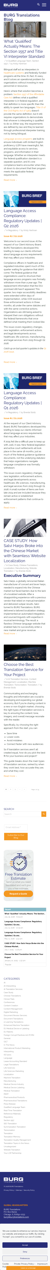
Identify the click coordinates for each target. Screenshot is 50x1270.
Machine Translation (12, 1078)
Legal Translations (11, 1065)
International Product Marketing (17, 1048)
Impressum (42, 1264)
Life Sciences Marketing (14, 1071)
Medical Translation (12, 1091)
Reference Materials (12, 1114)
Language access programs (18, 139)
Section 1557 (9, 1120)
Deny (25, 1252)
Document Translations (13, 1019)
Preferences (25, 1258)
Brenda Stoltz (30, 412)
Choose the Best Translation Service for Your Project (23, 669)
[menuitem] (37, 5)
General (7, 1038)
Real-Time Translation (13, 1110)
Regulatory (13, 230)
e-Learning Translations (13, 1022)
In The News (9, 1045)
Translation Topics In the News (16, 1143)
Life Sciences (9, 1068)
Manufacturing (22, 568)
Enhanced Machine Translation (16, 1025)
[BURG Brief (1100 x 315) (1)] (25, 199)
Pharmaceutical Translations (15, 1101)
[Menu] (43, 5)
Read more (9, 180)
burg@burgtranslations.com (16, 1217)
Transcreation (20, 685)
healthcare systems (14, 72)
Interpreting (9, 1051)
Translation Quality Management (17, 1140)
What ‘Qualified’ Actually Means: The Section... (24, 914)
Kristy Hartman (20, 64)
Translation (32, 685)
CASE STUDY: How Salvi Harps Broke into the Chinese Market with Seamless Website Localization (25, 550)
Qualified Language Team (19, 61)
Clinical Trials (9, 999)
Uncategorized (10, 1146)
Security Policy (29, 1190)
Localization (9, 568)
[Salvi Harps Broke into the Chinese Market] (25, 528)
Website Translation (12, 1150)
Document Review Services (15, 1015)
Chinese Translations (28, 565)
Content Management (13, 1009)
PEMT (6, 1094)
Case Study (13, 565)
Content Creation (11, 1006)
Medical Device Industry (14, 1084)
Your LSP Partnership (12, 1153)
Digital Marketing (11, 1012)
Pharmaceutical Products (14, 1097)
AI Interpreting (10, 986)
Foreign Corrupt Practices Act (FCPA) (19, 1035)
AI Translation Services (18, 679)
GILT (6, 1042)
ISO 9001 (7, 1055)
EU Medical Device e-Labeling (16, 1028)
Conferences (9, 1002)
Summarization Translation (15, 1127)
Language (8, 1058)
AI (4, 983)
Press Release (10, 1104)
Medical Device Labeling (14, 1087)
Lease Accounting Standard (15, 1061)
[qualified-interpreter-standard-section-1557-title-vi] (25, 30)
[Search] (37, 5)
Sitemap (19, 1190)
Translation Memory (12, 1137)
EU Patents (8, 1032)
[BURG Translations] (21, 5)
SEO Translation (10, 1124)
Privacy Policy (9, 1190)
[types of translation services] (25, 653)
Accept (25, 1245)
